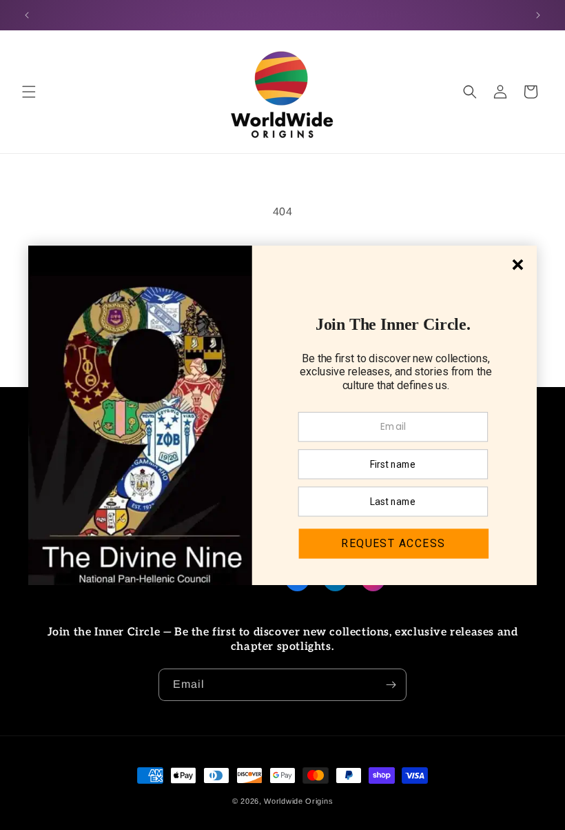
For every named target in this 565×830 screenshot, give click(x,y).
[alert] (282, 415)
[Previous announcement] (27, 15)
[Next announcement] (538, 15)
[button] (29, 92)
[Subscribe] (391, 685)
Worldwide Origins (298, 801)
